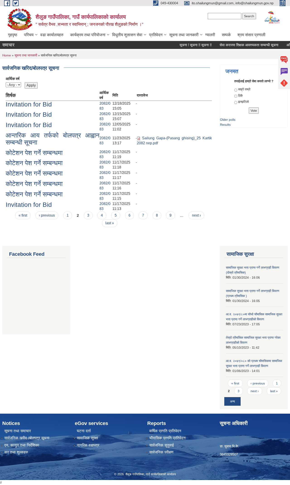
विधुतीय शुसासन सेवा (127, 35)
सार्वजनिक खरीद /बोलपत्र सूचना (26, 438)
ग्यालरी (210, 35)
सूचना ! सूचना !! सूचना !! (190, 45)
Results (225, 124)
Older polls (227, 119)
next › (196, 215)
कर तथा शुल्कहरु (16, 452)
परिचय (29, 35)
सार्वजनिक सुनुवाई (161, 445)
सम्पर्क (226, 35)
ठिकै (240, 95)
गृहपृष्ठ (12, 35)
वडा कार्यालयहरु (51, 35)
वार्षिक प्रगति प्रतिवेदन (165, 431)
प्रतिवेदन (155, 35)
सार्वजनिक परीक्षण (161, 452)
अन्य (232, 401)
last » (109, 223)
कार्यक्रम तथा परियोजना (87, 35)
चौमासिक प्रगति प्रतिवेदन (167, 438)
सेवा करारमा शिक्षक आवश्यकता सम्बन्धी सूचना (243, 45)
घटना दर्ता (84, 431)
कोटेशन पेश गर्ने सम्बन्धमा (34, 152)
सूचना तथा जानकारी (183, 35)
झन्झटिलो (243, 102)
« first (23, 215)
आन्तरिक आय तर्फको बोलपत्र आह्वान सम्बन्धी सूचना (52, 139)
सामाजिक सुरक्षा (87, 438)
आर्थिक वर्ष (12, 79)
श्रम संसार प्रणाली (251, 35)
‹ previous (47, 215)
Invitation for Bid (29, 104)
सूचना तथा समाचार (17, 431)
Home (6, 55)
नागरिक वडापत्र (88, 445)
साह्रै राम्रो (244, 89)
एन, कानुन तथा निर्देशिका (21, 445)
